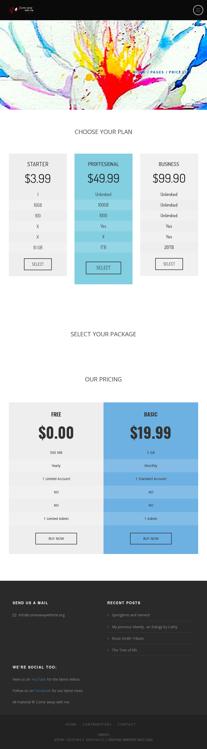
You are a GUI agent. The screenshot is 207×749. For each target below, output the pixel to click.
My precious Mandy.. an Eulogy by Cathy (144, 626)
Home (139, 72)
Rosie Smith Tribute (128, 638)
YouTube (38, 679)
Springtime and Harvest (131, 615)
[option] (56, 478)
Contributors (97, 724)
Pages (157, 72)
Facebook (43, 690)
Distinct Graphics (85, 740)
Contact (127, 724)
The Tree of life (124, 650)
